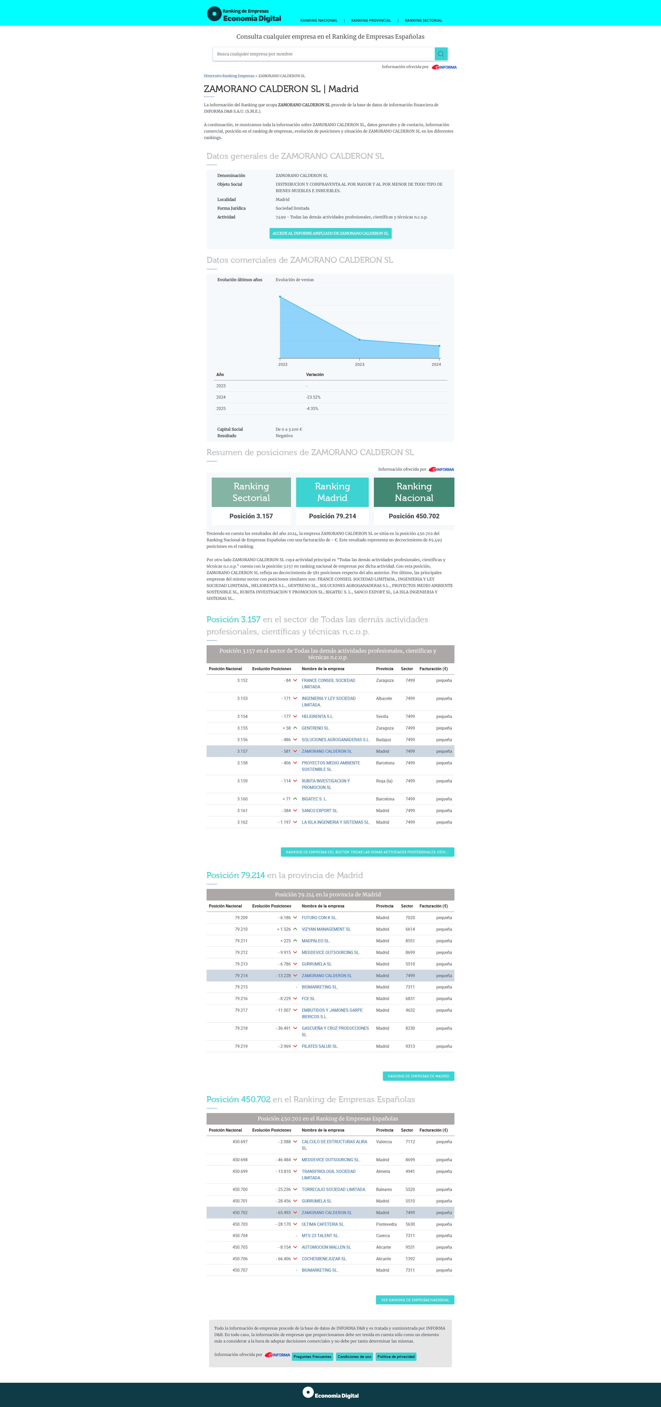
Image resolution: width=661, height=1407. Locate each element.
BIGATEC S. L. (314, 799)
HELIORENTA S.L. (318, 716)
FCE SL (308, 998)
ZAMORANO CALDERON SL (327, 751)
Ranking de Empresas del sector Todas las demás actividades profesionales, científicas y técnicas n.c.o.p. (370, 852)
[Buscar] (441, 53)
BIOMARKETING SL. (320, 987)
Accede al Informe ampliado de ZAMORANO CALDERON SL (331, 233)
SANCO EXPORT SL (319, 810)
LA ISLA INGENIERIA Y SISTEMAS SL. (336, 822)
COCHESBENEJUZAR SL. (324, 1259)
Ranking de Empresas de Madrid (418, 1076)
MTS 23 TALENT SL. (320, 1235)
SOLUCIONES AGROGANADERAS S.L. (336, 739)
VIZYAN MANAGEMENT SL (326, 929)
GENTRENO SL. (316, 728)
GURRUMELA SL (317, 964)
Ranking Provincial (371, 20)
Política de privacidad (396, 1356)
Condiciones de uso (354, 1356)
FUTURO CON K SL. (319, 917)
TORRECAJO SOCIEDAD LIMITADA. (334, 1189)
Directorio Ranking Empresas (229, 76)
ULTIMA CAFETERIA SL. (323, 1224)
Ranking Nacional (318, 20)
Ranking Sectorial (423, 20)
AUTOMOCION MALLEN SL (326, 1247)
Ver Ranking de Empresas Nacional (415, 1300)
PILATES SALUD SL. (320, 1046)
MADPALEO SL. (316, 941)
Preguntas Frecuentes (313, 1356)
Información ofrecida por (405, 66)
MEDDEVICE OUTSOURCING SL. (331, 952)
